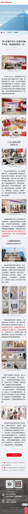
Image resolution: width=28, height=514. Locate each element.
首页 (4, 32)
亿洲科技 (16, 507)
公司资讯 (16, 32)
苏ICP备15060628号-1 (21, 511)
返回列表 (15, 455)
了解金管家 (9, 32)
